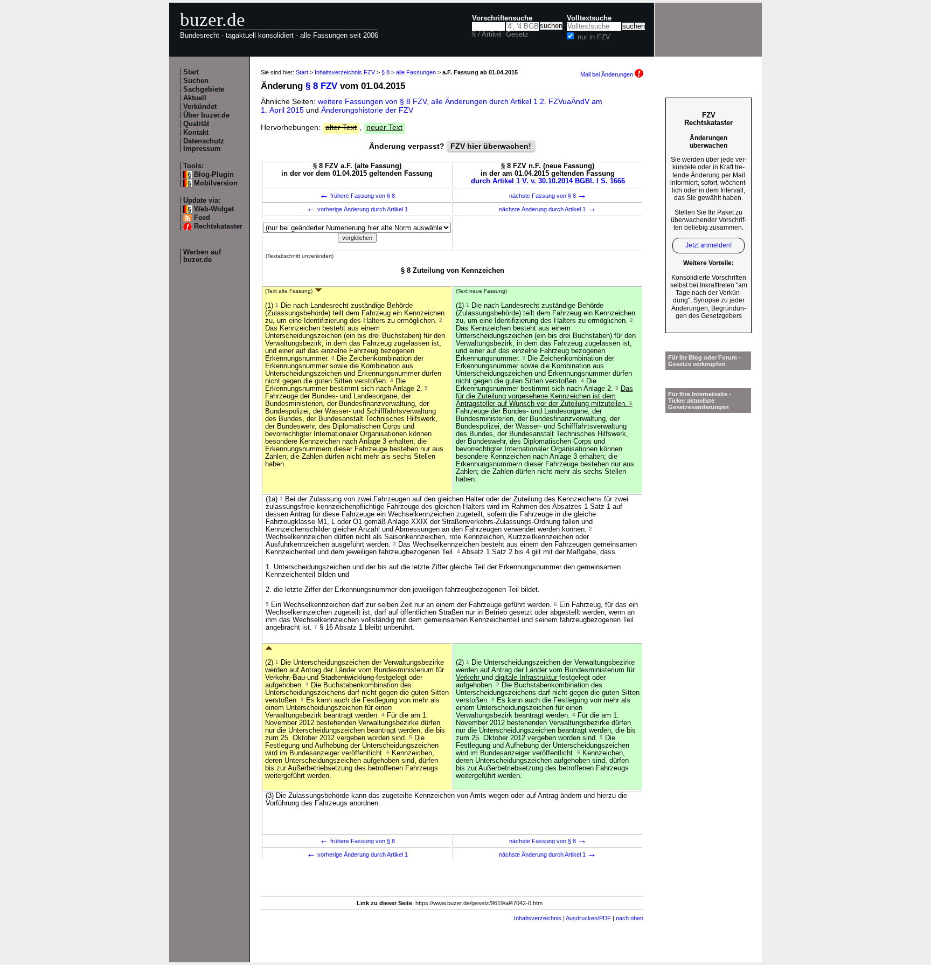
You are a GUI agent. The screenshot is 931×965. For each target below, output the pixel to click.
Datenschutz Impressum (203, 145)
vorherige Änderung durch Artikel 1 (357, 209)
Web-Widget (214, 209)
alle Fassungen (416, 72)
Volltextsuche (589, 18)
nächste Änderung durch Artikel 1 (547, 209)
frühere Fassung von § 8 (357, 195)
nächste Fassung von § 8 (548, 195)
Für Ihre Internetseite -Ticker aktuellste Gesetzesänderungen (699, 400)
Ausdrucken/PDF (588, 918)
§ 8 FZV (321, 86)
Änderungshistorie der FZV (367, 110)
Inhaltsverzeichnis (537, 918)
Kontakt (196, 132)
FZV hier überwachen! (490, 146)
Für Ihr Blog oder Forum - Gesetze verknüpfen (704, 360)
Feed (202, 218)
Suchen (196, 81)
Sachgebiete (203, 89)
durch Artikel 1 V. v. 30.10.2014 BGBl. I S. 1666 (548, 181)
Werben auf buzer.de (202, 256)
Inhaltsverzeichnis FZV (345, 72)
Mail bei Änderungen (607, 74)
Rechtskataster (218, 226)
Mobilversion (216, 183)
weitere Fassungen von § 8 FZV (372, 101)
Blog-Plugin (214, 174)
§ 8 (385, 72)
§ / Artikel (487, 34)
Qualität (196, 124)
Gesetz (517, 34)
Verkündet (200, 107)
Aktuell (194, 98)
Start (191, 72)
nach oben (629, 918)
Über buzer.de (206, 115)
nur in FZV (594, 37)
